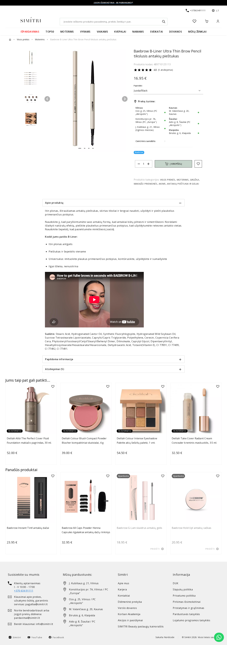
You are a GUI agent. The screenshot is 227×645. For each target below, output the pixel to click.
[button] (215, 10)
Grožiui (194, 179)
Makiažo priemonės (146, 183)
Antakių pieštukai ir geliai (182, 183)
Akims (162, 183)
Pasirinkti (138, 85)
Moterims (40, 39)
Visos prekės (23, 39)
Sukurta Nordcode (165, 637)
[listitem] (31, 587)
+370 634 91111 (23, 590)
